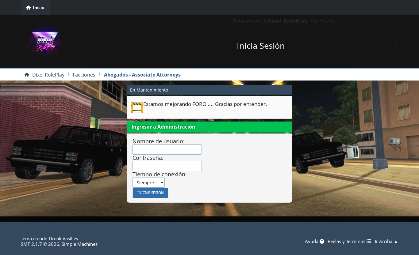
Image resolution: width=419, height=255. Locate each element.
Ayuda (312, 241)
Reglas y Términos (347, 241)
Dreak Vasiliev (64, 238)
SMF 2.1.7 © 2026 (40, 244)
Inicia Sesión (261, 45)
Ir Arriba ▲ (386, 241)
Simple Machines (80, 244)
